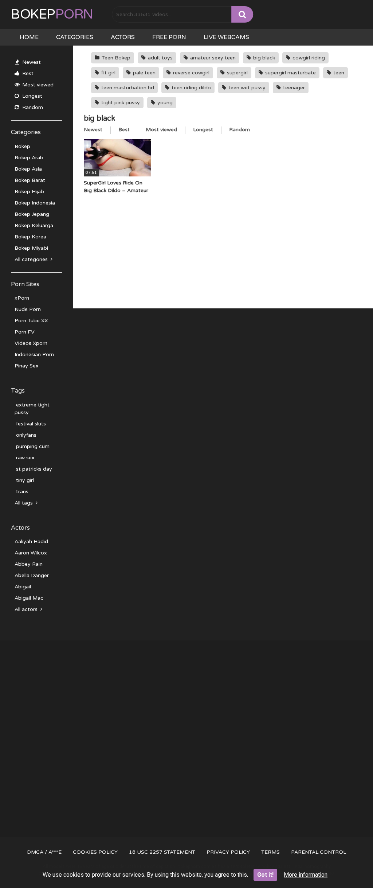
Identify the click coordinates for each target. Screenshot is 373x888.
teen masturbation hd (127, 88)
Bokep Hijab (29, 191)
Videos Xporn (31, 343)
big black (263, 58)
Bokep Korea (30, 237)
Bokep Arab (29, 158)
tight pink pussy (120, 103)
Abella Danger (32, 575)
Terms (270, 852)
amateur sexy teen (212, 58)
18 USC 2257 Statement (162, 852)
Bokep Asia (28, 169)
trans (21, 491)
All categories (32, 259)
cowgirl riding (308, 58)
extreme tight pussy (32, 409)
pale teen (143, 73)
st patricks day (33, 469)
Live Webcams (226, 37)
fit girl (107, 73)
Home (29, 37)
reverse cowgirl (190, 73)
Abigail (23, 587)
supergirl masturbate (290, 73)
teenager (293, 88)
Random (32, 107)
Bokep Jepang (32, 214)
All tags (24, 503)
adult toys (159, 58)
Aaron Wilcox (31, 553)
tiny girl (24, 480)
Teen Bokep (115, 58)
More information (305, 874)
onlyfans (25, 435)
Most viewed (37, 85)
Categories (74, 37)
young (164, 103)
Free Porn (169, 37)
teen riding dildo (190, 88)
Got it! (265, 874)
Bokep (52, 14)
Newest (31, 62)
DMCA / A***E (44, 852)
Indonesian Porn (34, 354)
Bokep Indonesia (35, 203)
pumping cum (32, 446)
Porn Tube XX (31, 321)
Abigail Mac (29, 598)
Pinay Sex (27, 366)
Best (27, 73)
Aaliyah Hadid (31, 541)
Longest (31, 96)
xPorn (22, 298)
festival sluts (30, 424)
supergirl (236, 73)
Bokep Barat (30, 180)
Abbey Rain (29, 564)
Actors (123, 37)
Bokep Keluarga (34, 225)
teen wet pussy (246, 88)
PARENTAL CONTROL (318, 852)
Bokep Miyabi (31, 248)
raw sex (25, 458)
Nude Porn (28, 309)
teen (338, 73)
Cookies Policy (95, 852)
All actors (27, 609)
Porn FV (25, 332)
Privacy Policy (228, 852)
